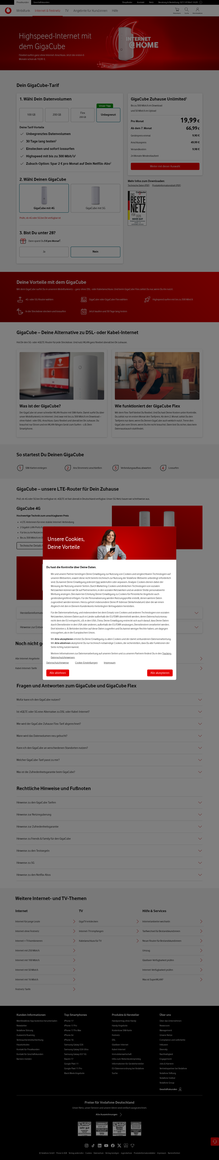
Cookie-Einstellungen (86, 662)
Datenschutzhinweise (57, 662)
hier (98, 582)
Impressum (109, 662)
